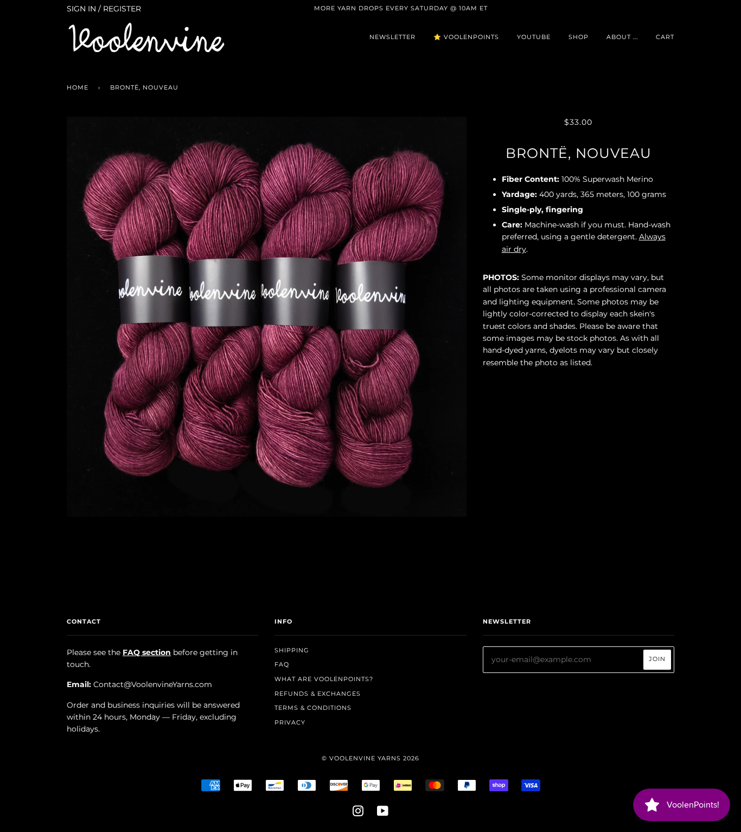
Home (77, 87)
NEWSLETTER (392, 37)
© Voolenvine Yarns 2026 (370, 758)
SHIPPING (291, 650)
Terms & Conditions (313, 708)
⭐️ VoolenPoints (466, 37)
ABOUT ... (622, 37)
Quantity (578, 385)
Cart (665, 37)
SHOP (578, 37)
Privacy (289, 722)
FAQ (281, 664)
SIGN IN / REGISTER (104, 9)
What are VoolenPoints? (323, 679)
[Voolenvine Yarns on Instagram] (358, 813)
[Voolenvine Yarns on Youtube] (383, 813)
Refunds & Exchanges (317, 693)
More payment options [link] (578, 500)
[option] (267, 317)
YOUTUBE (534, 37)
